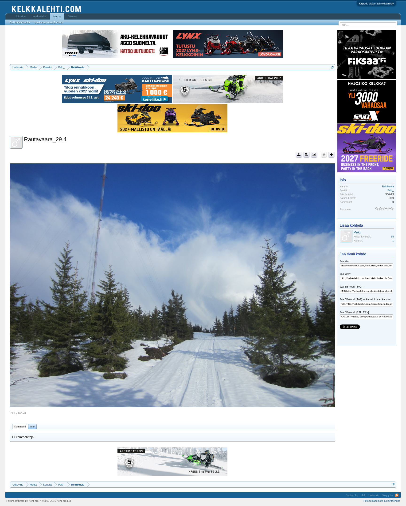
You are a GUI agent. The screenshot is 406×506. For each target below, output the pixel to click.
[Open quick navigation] (332, 67)
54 (392, 236)
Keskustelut (39, 16)
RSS (396, 495)
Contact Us (352, 495)
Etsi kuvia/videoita (19, 22)
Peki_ (13, 412)
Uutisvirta (20, 16)
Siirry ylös (387, 495)
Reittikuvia (388, 186)
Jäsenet (72, 16)
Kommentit (20, 426)
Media (57, 16)
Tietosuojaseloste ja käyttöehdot (381, 500)
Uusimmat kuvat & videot (49, 22)
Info (32, 426)
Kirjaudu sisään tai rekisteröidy (376, 3)
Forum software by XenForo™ (38, 500)
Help (363, 495)
